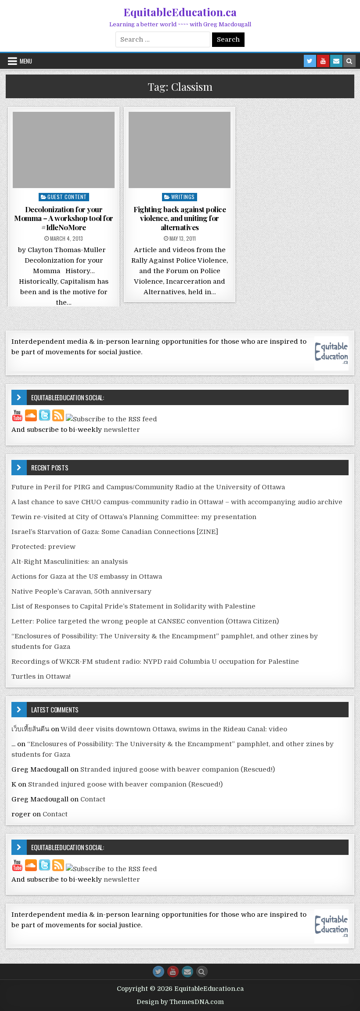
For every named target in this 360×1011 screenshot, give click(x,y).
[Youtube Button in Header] (323, 61)
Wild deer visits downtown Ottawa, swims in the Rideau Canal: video (174, 729)
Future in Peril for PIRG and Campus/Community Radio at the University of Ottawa (148, 487)
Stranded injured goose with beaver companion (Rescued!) (177, 769)
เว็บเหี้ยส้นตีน (30, 729)
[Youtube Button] (173, 971)
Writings (183, 196)
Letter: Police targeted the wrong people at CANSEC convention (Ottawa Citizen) (145, 621)
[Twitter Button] (158, 971)
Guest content (67, 196)
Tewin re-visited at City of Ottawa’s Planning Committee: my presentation (133, 517)
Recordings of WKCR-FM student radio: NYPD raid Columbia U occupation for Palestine (155, 662)
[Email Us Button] (187, 971)
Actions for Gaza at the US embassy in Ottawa (86, 576)
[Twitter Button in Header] (310, 61)
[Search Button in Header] (349, 61)
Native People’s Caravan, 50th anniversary (81, 591)
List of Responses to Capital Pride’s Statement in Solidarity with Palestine (133, 606)
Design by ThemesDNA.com (180, 1001)
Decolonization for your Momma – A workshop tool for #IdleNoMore (63, 218)
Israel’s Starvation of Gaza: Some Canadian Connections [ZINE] (114, 532)
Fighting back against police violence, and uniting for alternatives (179, 218)
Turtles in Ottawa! (41, 676)
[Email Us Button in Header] (336, 61)
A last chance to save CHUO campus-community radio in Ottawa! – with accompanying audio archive (176, 502)
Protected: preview (43, 547)
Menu (26, 61)
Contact (92, 799)
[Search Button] (202, 971)
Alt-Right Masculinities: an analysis (69, 562)
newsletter (122, 430)
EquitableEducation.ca (180, 12)
